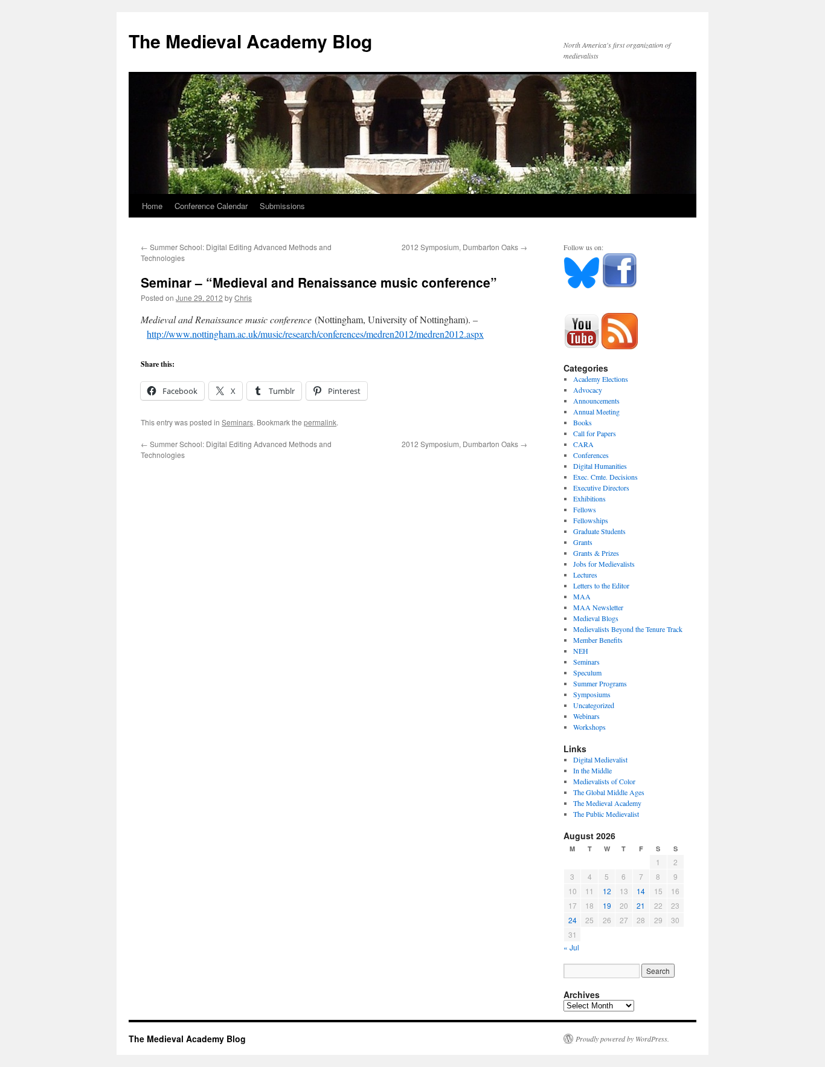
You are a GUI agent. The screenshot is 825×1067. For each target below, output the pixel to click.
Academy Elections (600, 379)
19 (607, 905)
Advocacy (587, 390)
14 (641, 891)
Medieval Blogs (595, 618)
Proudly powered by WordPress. (622, 1038)
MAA (582, 596)
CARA (583, 444)
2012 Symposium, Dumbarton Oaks (464, 247)
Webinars (586, 716)
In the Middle (592, 770)
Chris (243, 297)
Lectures (585, 574)
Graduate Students (599, 531)
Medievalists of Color (604, 781)
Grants (582, 542)
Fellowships (590, 520)
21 (641, 905)
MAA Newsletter (598, 607)
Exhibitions (589, 498)
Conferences (591, 455)
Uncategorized (593, 705)
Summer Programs (600, 683)
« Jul (571, 947)
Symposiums (592, 694)
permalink (320, 422)
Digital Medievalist (600, 759)
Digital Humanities (600, 466)
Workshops (589, 727)
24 (572, 920)
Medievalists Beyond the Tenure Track (627, 629)
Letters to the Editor (601, 585)
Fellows (584, 509)
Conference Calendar (211, 205)
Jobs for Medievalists (604, 564)
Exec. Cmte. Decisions (605, 477)
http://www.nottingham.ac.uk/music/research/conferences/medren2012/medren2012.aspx (315, 333)
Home (152, 205)
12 (607, 891)
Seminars (237, 422)
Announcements (596, 400)
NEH (580, 651)
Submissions (282, 205)
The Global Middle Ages (608, 792)
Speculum (587, 672)
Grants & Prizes (596, 553)
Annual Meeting (596, 411)
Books (582, 422)
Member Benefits (598, 640)
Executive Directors (601, 487)
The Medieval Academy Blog (250, 41)
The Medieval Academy (607, 803)
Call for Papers (594, 433)
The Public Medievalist (606, 814)
